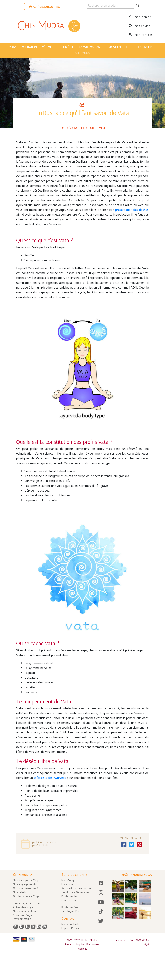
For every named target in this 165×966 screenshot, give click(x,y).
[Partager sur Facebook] (124, 845)
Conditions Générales (75, 892)
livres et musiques (119, 47)
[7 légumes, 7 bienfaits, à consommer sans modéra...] (145, 886)
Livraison (67, 884)
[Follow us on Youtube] (101, 902)
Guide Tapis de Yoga (26, 896)
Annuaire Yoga (22, 915)
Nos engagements (25, 884)
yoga (12, 47)
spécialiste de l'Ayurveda (50, 778)
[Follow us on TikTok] (101, 912)
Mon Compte (69, 881)
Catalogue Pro (70, 911)
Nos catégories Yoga (26, 881)
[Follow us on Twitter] (101, 921)
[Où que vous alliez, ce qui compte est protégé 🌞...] (118, 886)
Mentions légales (75, 944)
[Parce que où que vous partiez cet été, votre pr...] (131, 913)
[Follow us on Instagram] (101, 893)
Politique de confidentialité (70, 898)
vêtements (49, 47)
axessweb (129, 940)
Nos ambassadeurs (25, 911)
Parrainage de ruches (27, 903)
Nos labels (20, 892)
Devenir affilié (22, 919)
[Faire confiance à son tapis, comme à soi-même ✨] (131, 886)
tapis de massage (90, 47)
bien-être (68, 47)
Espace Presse (70, 928)
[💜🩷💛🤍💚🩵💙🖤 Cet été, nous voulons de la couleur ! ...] (131, 899)
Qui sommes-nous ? (26, 888)
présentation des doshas (132, 210)
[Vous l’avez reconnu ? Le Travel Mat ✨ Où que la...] (118, 913)
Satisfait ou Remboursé (76, 888)
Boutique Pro (69, 907)
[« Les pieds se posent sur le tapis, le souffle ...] (118, 899)
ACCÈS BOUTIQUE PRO (46, 7)
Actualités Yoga (23, 907)
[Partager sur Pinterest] (139, 845)
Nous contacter (71, 924)
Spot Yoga (82, 53)
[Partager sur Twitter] (131, 845)
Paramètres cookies (89, 946)
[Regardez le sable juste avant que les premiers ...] (145, 899)
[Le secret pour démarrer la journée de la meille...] (145, 913)
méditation (29, 47)
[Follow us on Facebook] (101, 883)
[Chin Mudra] (47, 26)
